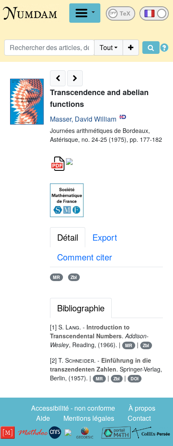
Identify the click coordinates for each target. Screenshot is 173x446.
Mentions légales (88, 418)
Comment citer (84, 257)
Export (104, 237)
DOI (135, 378)
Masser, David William (83, 119)
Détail (67, 237)
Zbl (74, 277)
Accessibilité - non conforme (73, 408)
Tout (106, 47)
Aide (43, 418)
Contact (139, 418)
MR (56, 277)
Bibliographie (81, 308)
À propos (141, 408)
